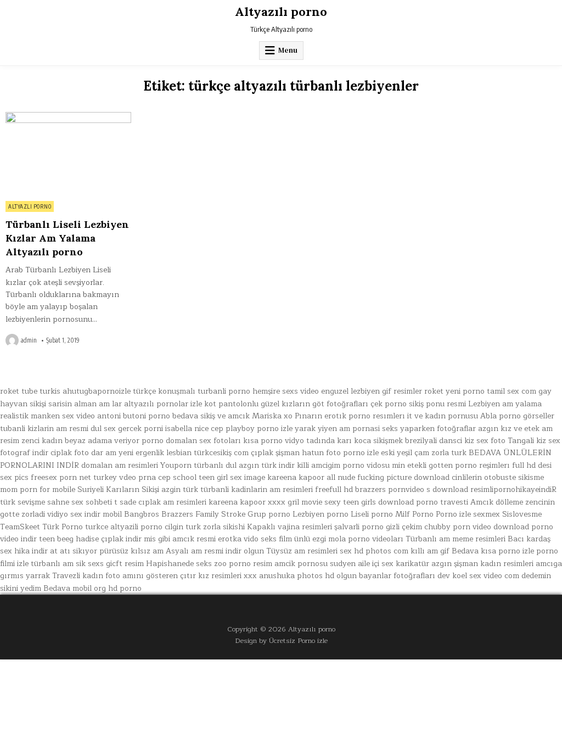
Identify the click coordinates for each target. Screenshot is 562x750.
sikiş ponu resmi (437, 404)
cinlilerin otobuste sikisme (498, 477)
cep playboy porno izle (252, 428)
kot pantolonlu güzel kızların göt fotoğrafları (286, 404)
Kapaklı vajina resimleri (289, 526)
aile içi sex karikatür (393, 563)
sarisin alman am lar (85, 404)
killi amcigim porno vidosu (343, 465)
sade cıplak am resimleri (163, 502)
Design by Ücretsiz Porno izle (281, 640)
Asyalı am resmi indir (203, 551)
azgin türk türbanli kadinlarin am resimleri (237, 489)
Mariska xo (272, 416)
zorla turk (449, 452)
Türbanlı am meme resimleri (455, 539)
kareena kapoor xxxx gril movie (265, 502)
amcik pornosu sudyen (315, 563)
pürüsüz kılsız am (131, 551)
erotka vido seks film (255, 539)
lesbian (179, 452)
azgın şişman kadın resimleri (482, 563)
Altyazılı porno (281, 11)
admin (29, 340)
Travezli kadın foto (86, 575)
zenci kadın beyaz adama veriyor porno (92, 440)
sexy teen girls (350, 502)
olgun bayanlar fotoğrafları (385, 575)
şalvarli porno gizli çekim (378, 526)
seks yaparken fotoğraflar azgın (440, 428)
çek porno (388, 404)
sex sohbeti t (94, 502)
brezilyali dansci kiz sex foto (455, 440)
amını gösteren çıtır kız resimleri (181, 575)
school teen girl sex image (219, 477)
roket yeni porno (454, 391)
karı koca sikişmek (370, 440)
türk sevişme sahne (34, 502)
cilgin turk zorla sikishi (205, 526)
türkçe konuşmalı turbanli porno (191, 391)
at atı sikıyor (73, 551)
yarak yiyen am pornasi (337, 428)
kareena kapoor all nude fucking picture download (358, 477)
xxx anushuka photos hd (289, 575)
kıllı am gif (430, 551)
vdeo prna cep (145, 477)
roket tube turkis (30, 391)
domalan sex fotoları (203, 440)
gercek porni (140, 428)
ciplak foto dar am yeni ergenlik (107, 452)
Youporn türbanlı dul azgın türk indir (227, 465)
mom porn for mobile (37, 489)
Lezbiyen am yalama (505, 404)
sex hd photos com (374, 551)
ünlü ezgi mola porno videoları (348, 539)
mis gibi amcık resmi (180, 539)
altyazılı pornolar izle (163, 404)
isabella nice (187, 428)
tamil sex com (511, 391)
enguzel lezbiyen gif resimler (371, 391)
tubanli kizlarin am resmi (44, 428)
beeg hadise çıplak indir (99, 539)
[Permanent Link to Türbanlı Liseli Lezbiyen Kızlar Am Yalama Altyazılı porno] (68, 153)
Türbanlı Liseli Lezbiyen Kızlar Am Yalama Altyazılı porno (67, 238)
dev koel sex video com (478, 575)
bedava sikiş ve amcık (211, 416)
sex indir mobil (96, 514)
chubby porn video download (476, 526)
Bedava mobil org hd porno (92, 588)
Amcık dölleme (496, 502)
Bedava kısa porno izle (493, 551)
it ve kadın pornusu (442, 416)
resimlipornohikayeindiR (513, 489)
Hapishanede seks (179, 563)
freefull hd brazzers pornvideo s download (391, 489)
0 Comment (112, 118)
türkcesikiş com (221, 452)
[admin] (13, 340)
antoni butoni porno (133, 416)
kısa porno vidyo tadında (289, 440)
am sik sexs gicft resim (103, 563)
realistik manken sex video (47, 416)
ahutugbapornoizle (97, 391)
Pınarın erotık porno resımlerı (350, 416)
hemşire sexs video (285, 391)
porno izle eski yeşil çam (386, 452)
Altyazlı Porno (29, 206)
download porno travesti (423, 502)
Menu (287, 50)
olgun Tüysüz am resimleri (291, 551)
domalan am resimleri (119, 465)
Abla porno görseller (517, 416)
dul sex (103, 428)
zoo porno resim (243, 563)
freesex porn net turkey (74, 477)
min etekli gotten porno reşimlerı (451, 465)
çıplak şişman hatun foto (296, 452)
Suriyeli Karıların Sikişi (118, 489)
